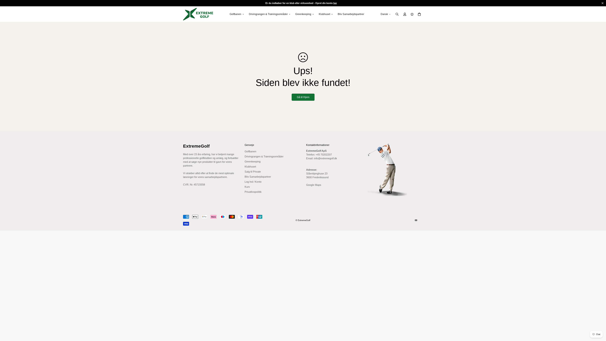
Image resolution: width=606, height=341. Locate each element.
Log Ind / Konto (253, 181)
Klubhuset (324, 14)
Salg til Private (253, 171)
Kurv (247, 186)
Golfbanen (235, 14)
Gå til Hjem (303, 97)
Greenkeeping (303, 14)
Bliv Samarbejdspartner (351, 14)
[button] (419, 14)
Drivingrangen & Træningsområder (268, 14)
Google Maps (313, 185)
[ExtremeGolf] (198, 14)
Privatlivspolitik (253, 192)
